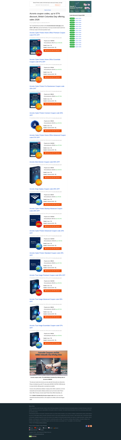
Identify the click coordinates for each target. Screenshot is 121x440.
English (31, 427)
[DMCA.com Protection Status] (33, 436)
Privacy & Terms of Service (41, 422)
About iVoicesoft (43, 425)
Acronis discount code (57, 37)
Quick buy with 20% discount (53, 104)
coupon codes (75, 18)
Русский (42, 429)
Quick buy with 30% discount (53, 317)
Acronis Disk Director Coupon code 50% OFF (45, 162)
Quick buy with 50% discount (53, 130)
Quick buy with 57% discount (53, 50)
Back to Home (48, 10)
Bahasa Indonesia (33, 429)
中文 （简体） (39, 427)
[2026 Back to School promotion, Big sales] (80, 12)
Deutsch (56, 427)
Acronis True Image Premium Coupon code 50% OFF (47, 275)
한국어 (45, 427)
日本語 (51, 427)
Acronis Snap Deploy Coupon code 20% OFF (45, 189)
